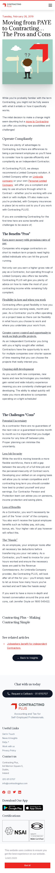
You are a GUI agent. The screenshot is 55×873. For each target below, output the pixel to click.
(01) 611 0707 (8, 779)
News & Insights (9, 738)
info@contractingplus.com (14, 783)
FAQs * (5, 742)
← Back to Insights (27, 657)
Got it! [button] (27, 865)
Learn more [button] (11, 858)
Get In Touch (8, 734)
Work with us (8, 746)
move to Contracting (37, 121)
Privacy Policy (9, 750)
